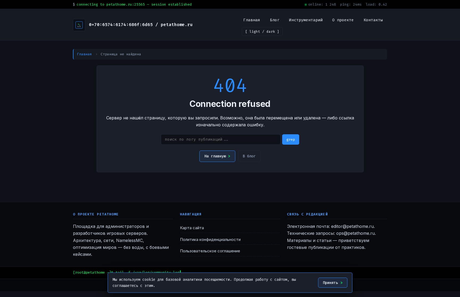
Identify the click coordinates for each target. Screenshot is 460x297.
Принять (330, 282)
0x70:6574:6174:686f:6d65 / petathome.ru (141, 24)
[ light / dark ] (262, 31)
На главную (215, 156)
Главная (251, 20)
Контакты (373, 20)
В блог (249, 156)
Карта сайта (192, 227)
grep (290, 139)
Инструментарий (306, 20)
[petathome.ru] (79, 25)
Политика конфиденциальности (210, 239)
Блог (275, 20)
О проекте (343, 20)
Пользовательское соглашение (210, 251)
